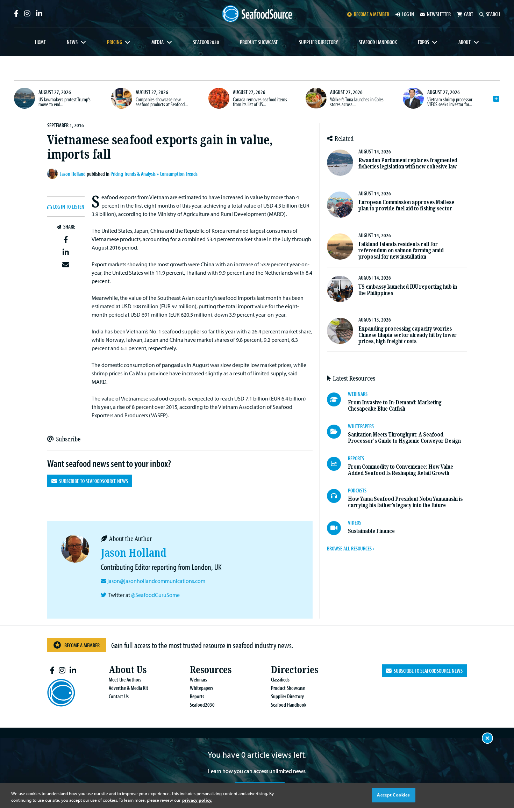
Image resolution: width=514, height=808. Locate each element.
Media (157, 41)
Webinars (198, 679)
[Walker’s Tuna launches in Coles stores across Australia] (316, 98)
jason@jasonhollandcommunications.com (156, 580)
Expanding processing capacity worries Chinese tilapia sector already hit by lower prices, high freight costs (407, 335)
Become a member (371, 13)
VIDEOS (354, 522)
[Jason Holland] (53, 173)
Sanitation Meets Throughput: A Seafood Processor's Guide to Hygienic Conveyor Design (404, 438)
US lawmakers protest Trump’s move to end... (64, 102)
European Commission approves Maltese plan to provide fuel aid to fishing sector (406, 205)
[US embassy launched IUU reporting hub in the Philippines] (340, 289)
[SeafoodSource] (257, 13)
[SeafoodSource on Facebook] (16, 13)
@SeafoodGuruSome (155, 594)
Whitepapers (201, 687)
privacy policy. (197, 800)
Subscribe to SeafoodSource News (92, 480)
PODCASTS (357, 490)
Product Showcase (259, 41)
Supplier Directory (318, 41)
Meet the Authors (125, 679)
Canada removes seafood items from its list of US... (260, 102)
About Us (128, 670)
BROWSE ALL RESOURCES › (350, 548)
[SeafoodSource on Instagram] (27, 13)
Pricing (114, 41)
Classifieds (280, 679)
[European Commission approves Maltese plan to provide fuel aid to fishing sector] (340, 205)
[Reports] (337, 464)
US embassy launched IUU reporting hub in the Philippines (407, 290)
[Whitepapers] (337, 432)
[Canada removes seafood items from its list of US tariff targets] (218, 98)
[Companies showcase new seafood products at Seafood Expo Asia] (121, 98)
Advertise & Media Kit (128, 687)
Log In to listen (68, 207)
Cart (468, 13)
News (72, 41)
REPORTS (356, 458)
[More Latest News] (496, 99)
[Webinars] (337, 399)
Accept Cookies (393, 795)
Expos (423, 41)
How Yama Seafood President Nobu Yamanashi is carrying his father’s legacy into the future (405, 502)
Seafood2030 (206, 41)
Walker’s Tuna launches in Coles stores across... (357, 102)
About (464, 41)
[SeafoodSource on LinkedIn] (39, 13)
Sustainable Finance (371, 531)
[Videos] (337, 528)
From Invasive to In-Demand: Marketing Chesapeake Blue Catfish (395, 405)
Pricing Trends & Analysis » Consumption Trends (154, 173)
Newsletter (439, 13)
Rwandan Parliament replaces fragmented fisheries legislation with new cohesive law (407, 163)
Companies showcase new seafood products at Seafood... (162, 102)
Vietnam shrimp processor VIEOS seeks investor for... (449, 102)
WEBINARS (357, 393)
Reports (197, 696)
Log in (408, 13)
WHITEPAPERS (361, 426)
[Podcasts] (337, 496)
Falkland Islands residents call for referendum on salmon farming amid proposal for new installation (401, 250)
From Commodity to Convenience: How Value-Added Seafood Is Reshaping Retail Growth (401, 470)
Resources (210, 670)
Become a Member (82, 645)
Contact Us (119, 696)
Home (40, 41)
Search (493, 13)
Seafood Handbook (378, 41)
